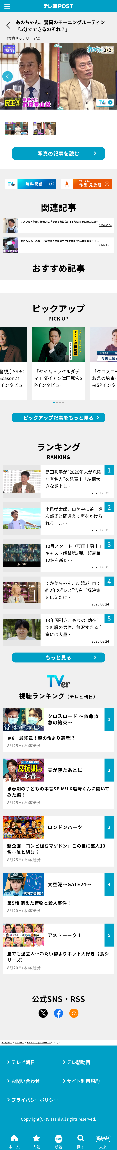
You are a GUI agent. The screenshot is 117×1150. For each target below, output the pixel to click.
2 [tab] (57, 402)
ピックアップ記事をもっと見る (58, 417)
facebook (58, 1013)
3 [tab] (60, 402)
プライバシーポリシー (34, 1099)
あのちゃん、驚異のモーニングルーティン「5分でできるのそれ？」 (41, 1043)
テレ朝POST (58, 6)
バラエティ (19, 1043)
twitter (43, 1013)
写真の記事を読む (58, 153)
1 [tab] (54, 402)
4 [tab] (63, 402)
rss (73, 1013)
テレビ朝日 (23, 1062)
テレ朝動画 (78, 1062)
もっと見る (58, 657)
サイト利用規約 (83, 1080)
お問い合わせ (25, 1080)
